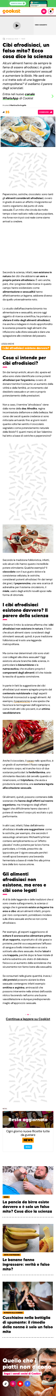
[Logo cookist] (11, 11)
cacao (30, 760)
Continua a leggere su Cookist (28, 1019)
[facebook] (27, 1384)
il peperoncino (22, 701)
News (5, 1109)
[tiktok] (6, 1384)
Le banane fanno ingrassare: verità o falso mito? (26, 1264)
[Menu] (44, 11)
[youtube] (20, 1384)
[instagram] (13, 1384)
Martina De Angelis (18, 105)
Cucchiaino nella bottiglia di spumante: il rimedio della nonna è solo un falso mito (28, 1324)
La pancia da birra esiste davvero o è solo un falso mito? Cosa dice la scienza (27, 1207)
